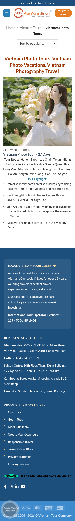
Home (10, 28)
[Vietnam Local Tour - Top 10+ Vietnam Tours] (33, 13)
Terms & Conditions (21, 449)
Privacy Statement (20, 456)
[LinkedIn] (17, 486)
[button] (6, 12)
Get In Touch (16, 419)
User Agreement (19, 464)
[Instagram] (11, 486)
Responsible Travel (20, 442)
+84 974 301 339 (27, 358)
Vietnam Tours (30, 28)
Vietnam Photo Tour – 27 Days (27, 154)
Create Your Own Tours (23, 434)
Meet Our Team (18, 427)
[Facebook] (5, 486)
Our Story (14, 412)
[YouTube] (23, 486)
